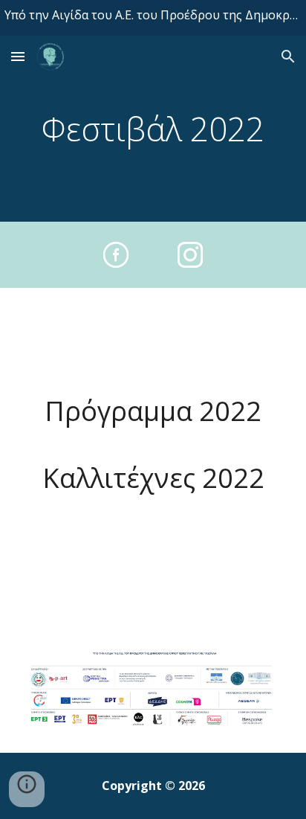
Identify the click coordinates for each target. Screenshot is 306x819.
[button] (18, 56)
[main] (153, 129)
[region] (153, 18)
